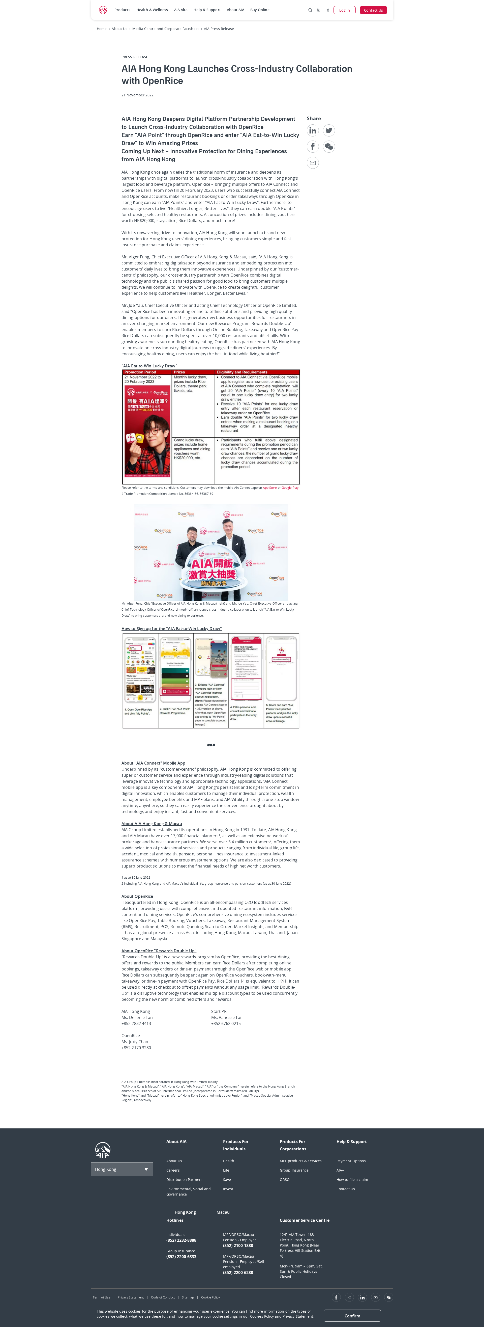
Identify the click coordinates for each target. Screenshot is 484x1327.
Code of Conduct (163, 1297)
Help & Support (207, 9)
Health (228, 1160)
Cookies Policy (262, 1316)
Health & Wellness (152, 9)
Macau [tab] (223, 1212)
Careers (173, 1170)
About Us (174, 1160)
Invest (228, 1188)
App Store (270, 487)
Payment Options (351, 1160)
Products (122, 9)
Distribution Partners (184, 1179)
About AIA (235, 9)
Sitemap (188, 1297)
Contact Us (346, 1188)
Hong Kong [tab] (185, 1212)
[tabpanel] (279, 1250)
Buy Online (259, 9)
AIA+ (340, 1170)
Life (226, 1170)
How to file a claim (352, 1179)
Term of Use (101, 1297)
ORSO (285, 1179)
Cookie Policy (210, 1297)
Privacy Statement (131, 1297)
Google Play (290, 487)
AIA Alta (181, 9)
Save (227, 1179)
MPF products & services (301, 1160)
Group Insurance (294, 1170)
